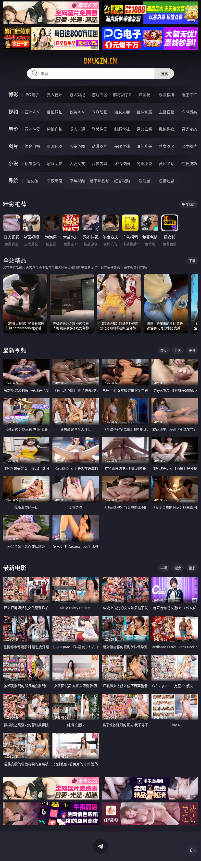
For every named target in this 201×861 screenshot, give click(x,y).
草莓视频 (77, 181)
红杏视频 (122, 181)
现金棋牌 (167, 94)
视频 (13, 111)
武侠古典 (99, 163)
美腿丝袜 (122, 146)
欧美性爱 (99, 129)
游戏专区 (99, 94)
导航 (13, 180)
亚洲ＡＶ (32, 112)
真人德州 (55, 94)
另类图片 (189, 146)
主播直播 (167, 112)
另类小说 (144, 163)
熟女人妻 (122, 112)
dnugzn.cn (100, 61)
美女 (163, 350)
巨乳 (178, 350)
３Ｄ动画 (99, 112)
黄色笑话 (167, 163)
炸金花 (144, 94)
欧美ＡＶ (77, 112)
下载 (192, 260)
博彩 (13, 94)
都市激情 (32, 163)
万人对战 (77, 94)
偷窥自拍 (32, 146)
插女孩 (32, 181)
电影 (13, 129)
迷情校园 (122, 163)
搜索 (164, 73)
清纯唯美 (144, 146)
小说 (13, 163)
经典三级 (144, 129)
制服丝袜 (122, 129)
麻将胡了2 (122, 94)
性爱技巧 (189, 163)
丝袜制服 (144, 112)
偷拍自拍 (55, 129)
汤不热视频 (99, 181)
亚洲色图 (55, 146)
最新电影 (14, 568)
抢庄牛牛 (189, 94)
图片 (13, 146)
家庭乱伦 (55, 163)
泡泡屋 (144, 181)
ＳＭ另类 (189, 112)
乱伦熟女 (167, 129)
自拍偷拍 (55, 112)
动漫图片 (99, 146)
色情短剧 (167, 181)
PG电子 (32, 94)
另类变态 (189, 129)
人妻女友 (77, 163)
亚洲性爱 (32, 129)
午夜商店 (55, 181)
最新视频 (14, 350)
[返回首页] (192, 850)
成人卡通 (77, 129)
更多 (192, 350)
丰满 (163, 568)
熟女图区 (167, 146)
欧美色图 (77, 146)
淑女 (178, 568)
